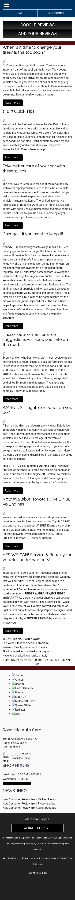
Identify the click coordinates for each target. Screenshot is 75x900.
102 (45, 660)
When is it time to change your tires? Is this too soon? (32, 50)
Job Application (48, 858)
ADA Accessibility (30, 858)
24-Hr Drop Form (10, 858)
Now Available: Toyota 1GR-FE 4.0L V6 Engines (36, 502)
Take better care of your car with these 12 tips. (34, 168)
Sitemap (39, 864)
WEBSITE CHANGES (37, 828)
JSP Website (52, 843)
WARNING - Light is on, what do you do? (37, 410)
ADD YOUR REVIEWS (37, 33)
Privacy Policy (65, 858)
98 (25, 660)
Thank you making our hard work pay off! (27, 651)
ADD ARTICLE (34, 873)
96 (17, 660)
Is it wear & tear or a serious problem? (26, 643)
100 (34, 660)
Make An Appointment (16, 783)
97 (21, 660)
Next (68, 660)
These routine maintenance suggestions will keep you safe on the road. (35, 339)
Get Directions (11, 747)
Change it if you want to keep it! (33, 233)
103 (51, 660)
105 (62, 660)
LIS (45, 873)
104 (56, 660)
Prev (12, 660)
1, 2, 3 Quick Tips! (19, 111)
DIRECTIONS (55, 13)
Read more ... (12, 102)
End (37, 664)
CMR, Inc (40, 843)
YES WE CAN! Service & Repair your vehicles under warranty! (37, 557)
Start (6, 660)
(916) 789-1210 (21, 754)
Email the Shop (21, 758)
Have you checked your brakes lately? (26, 655)
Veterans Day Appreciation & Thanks (25, 647)
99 (29, 660)
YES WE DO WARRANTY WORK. (22, 639)
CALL (20, 13)
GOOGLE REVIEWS (37, 25)
